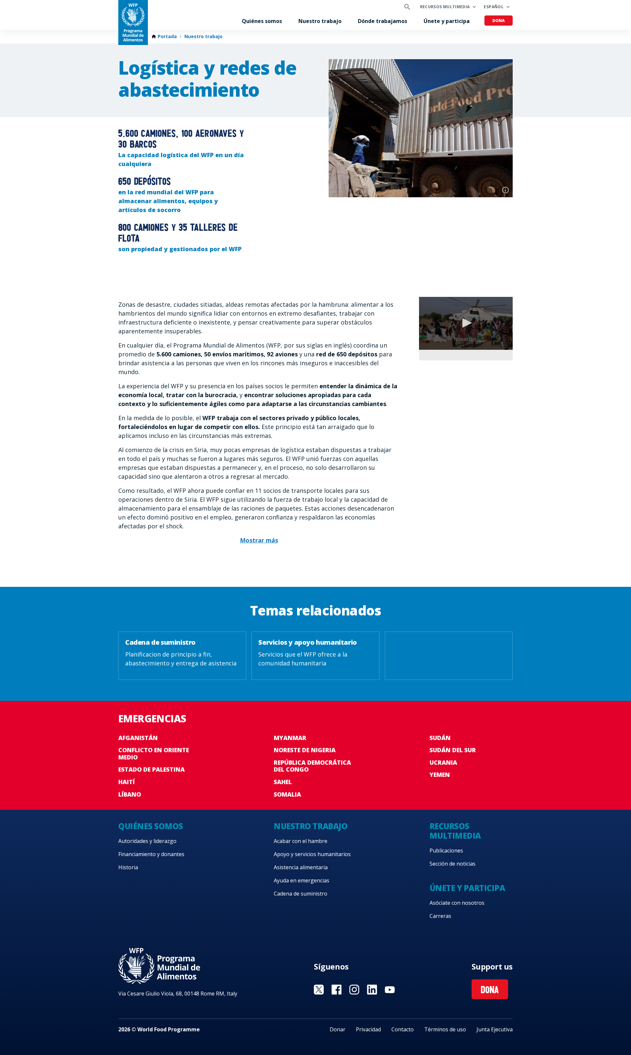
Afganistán (138, 738)
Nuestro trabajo (319, 21)
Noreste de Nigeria (305, 750)
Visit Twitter (319, 990)
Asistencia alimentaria (301, 867)
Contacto (402, 1029)
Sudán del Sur (453, 750)
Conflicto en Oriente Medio (153, 753)
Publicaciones (446, 850)
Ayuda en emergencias (301, 880)
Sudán (440, 738)
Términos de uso (445, 1029)
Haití (126, 782)
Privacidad (368, 1029)
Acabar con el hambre (300, 841)
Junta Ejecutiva (495, 1029)
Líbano (129, 794)
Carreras (440, 916)
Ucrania (443, 762)
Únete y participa (447, 21)
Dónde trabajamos (382, 21)
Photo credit (505, 190)
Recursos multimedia (445, 7)
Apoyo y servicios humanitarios (312, 854)
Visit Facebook (336, 990)
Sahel (283, 782)
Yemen (440, 775)
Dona (498, 20)
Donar (337, 1029)
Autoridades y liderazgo (147, 841)
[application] (466, 323)
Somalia (287, 794)
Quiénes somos (262, 21)
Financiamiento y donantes (151, 854)
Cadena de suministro (300, 893)
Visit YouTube (390, 990)
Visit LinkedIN (372, 990)
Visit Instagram (354, 990)
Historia (128, 867)
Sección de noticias (453, 863)
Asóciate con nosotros (457, 902)
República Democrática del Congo (312, 766)
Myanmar (290, 738)
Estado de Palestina (151, 769)
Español (493, 7)
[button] (466, 323)
